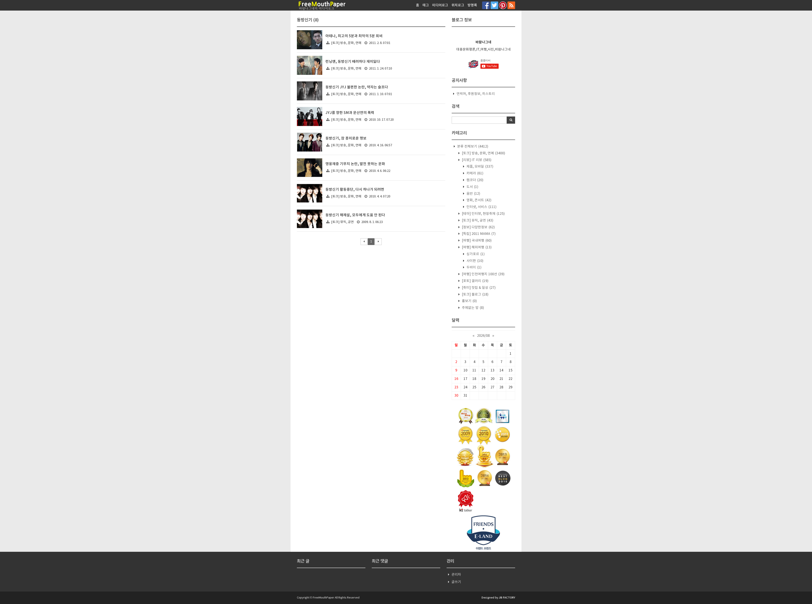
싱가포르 (475, 254)
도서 (472, 187)
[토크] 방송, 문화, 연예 (346, 43)
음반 (473, 194)
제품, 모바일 (479, 166)
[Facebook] (486, 5)
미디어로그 (440, 5)
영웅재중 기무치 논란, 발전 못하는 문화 (355, 164)
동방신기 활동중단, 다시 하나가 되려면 (354, 190)
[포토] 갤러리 (474, 281)
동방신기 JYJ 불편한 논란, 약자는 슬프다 (356, 87)
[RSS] (511, 5)
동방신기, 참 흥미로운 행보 (345, 138)
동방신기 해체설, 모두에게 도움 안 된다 (355, 215)
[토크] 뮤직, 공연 (342, 222)
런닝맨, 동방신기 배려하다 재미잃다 (352, 62)
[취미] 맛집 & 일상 (478, 288)
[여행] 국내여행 (476, 240)
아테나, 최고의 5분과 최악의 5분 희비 (354, 36)
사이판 (474, 261)
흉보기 (469, 301)
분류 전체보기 (472, 146)
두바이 (473, 267)
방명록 (472, 5)
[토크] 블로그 (474, 294)
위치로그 (457, 5)
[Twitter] (494, 5)
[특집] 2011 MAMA (478, 234)
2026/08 (483, 336)
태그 (425, 5)
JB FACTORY (507, 597)
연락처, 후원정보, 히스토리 (476, 94)
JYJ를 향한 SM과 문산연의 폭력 (349, 113)
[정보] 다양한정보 (478, 227)
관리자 (456, 575)
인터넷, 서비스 (481, 207)
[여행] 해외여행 (476, 247)
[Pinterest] (503, 5)
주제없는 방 (472, 308)
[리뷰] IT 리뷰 (476, 160)
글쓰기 (456, 582)
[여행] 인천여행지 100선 (483, 274)
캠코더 (474, 180)
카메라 (474, 173)
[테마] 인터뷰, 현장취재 (483, 214)
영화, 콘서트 (478, 200)
